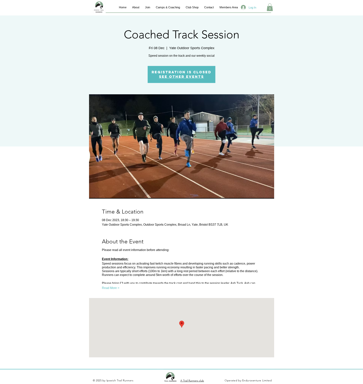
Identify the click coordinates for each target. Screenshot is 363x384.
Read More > (110, 288)
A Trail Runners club (192, 380)
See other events (181, 76)
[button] (270, 7)
